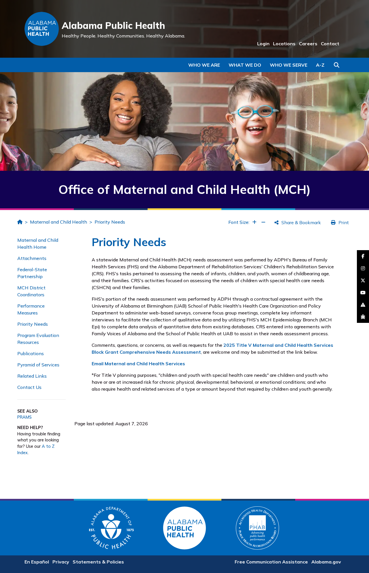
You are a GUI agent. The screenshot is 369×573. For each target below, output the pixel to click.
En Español (37, 562)
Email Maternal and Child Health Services (138, 363)
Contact (330, 43)
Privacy (60, 562)
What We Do (245, 65)
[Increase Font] (254, 222)
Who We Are (204, 65)
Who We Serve (288, 65)
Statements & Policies (98, 562)
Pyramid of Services (38, 365)
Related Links (32, 376)
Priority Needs (110, 222)
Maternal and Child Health (58, 222)
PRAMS (24, 417)
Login (263, 43)
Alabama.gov (326, 562)
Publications (30, 353)
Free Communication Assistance (271, 562)
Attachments (31, 258)
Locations (284, 43)
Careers (308, 43)
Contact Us (29, 387)
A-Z (320, 65)
